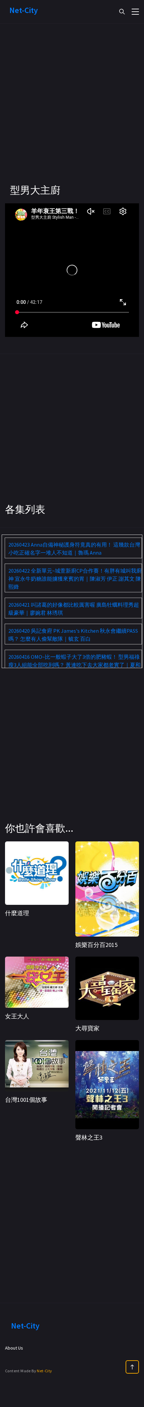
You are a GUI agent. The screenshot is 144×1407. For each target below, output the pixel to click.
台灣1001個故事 (26, 1099)
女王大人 (17, 1016)
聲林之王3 (88, 1137)
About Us (14, 1348)
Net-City (44, 1370)
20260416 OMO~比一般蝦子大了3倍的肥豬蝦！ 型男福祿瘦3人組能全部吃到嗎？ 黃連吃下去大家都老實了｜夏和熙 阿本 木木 (74, 664)
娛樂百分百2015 (96, 945)
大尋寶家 (87, 1028)
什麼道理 (17, 913)
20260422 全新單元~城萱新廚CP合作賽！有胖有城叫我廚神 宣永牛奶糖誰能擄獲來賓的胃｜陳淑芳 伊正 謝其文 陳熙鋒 (75, 578)
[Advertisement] (72, 112)
